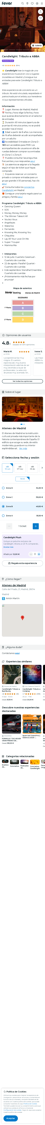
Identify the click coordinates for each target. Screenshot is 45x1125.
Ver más (23, 448)
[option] (22, 488)
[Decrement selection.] (9, 526)
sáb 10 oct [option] (7, 467)
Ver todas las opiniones (22, 381)
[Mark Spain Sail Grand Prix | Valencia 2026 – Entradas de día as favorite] (38, 717)
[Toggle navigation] (42, 3)
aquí (32, 161)
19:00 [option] (22, 479)
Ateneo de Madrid (14, 585)
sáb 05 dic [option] (32, 467)
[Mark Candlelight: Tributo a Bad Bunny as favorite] (18, 667)
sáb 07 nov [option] (20, 467)
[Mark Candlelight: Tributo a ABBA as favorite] (40, 18)
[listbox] (22, 468)
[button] (22, 488)
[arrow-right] (42, 468)
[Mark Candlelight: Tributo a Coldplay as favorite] (38, 667)
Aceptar (10, 1118)
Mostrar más (8, 547)
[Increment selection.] (36, 526)
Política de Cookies (30, 1104)
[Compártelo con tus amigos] (40, 11)
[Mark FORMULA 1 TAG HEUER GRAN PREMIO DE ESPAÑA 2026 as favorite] (18, 717)
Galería (38, 45)
